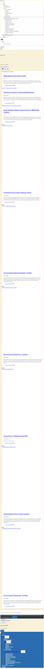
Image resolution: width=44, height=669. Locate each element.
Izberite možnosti (8, 85)
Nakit (5, 642)
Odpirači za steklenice (10, 24)
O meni (4, 36)
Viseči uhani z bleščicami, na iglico (15, 595)
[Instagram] (2, 39)
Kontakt (4, 37)
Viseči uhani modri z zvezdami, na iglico (17, 273)
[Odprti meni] (1, 48)
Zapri (3, 622)
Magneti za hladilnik (10, 23)
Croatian (3, 620)
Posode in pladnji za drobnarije (12, 31)
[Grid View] (2, 68)
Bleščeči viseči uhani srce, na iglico (15, 354)
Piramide (7, 27)
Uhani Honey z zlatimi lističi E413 (15, 436)
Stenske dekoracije (9, 32)
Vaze (6, 33)
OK (14, 617)
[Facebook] (0, 39)
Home (3, 635)
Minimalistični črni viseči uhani (14, 76)
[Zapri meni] (0, 633)
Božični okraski (9, 19)
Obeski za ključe (7, 17)
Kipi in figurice (8, 22)
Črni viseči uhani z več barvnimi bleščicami (18, 92)
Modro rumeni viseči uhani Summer (16, 514)
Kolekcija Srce (8, 9)
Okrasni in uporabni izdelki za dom (12, 651)
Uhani (7, 14)
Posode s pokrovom (9, 29)
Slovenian (4, 619)
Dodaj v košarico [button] (8, 103)
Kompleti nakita (9, 13)
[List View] (7, 69)
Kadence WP (18, 612)
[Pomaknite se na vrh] (1, 631)
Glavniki (5, 5)
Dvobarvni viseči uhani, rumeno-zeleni (17, 193)
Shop (3, 637)
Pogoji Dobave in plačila (8, 665)
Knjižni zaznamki (7, 6)
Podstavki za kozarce (10, 28)
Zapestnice (8, 15)
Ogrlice (7, 10)
